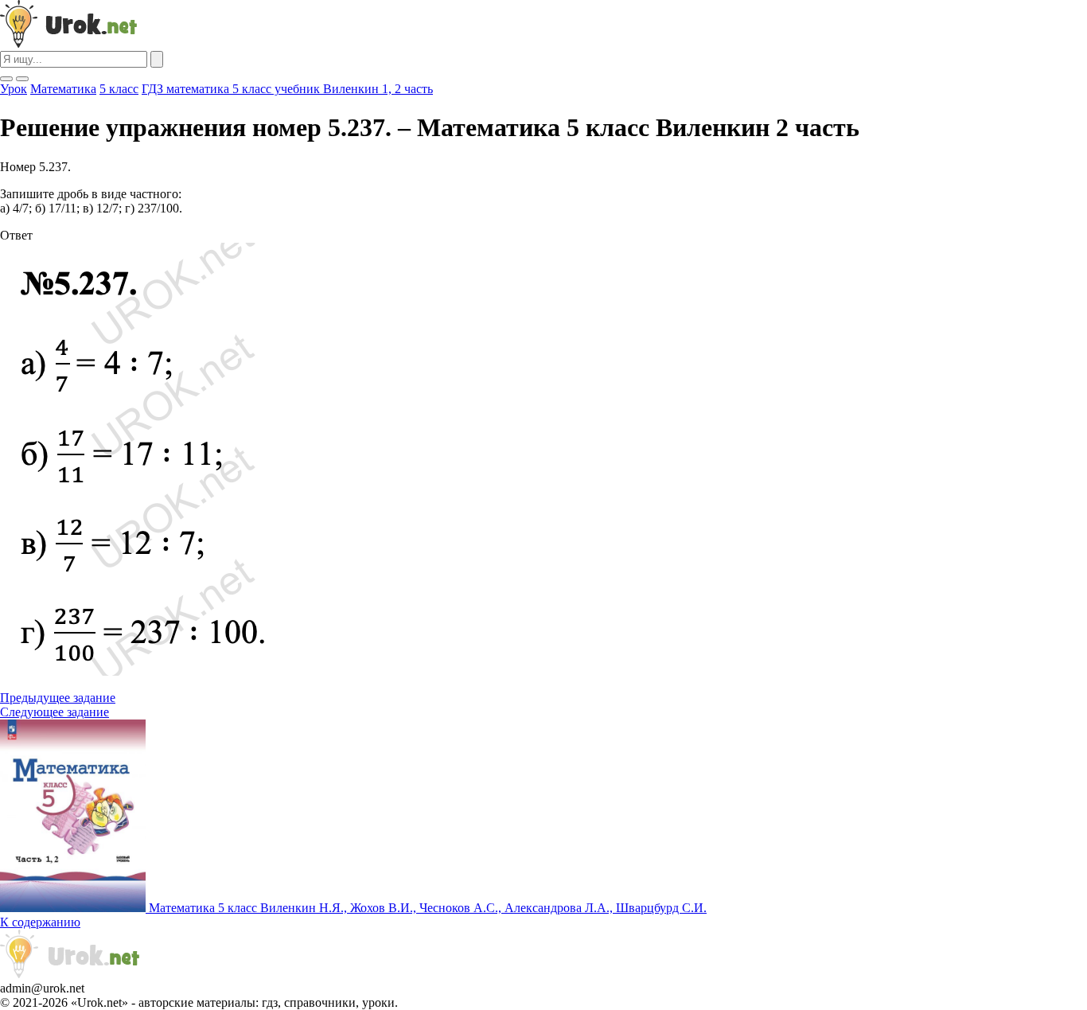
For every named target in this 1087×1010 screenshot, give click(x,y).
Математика (63, 89)
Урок (13, 89)
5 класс (118, 89)
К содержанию (40, 922)
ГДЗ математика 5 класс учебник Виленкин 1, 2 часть (287, 89)
